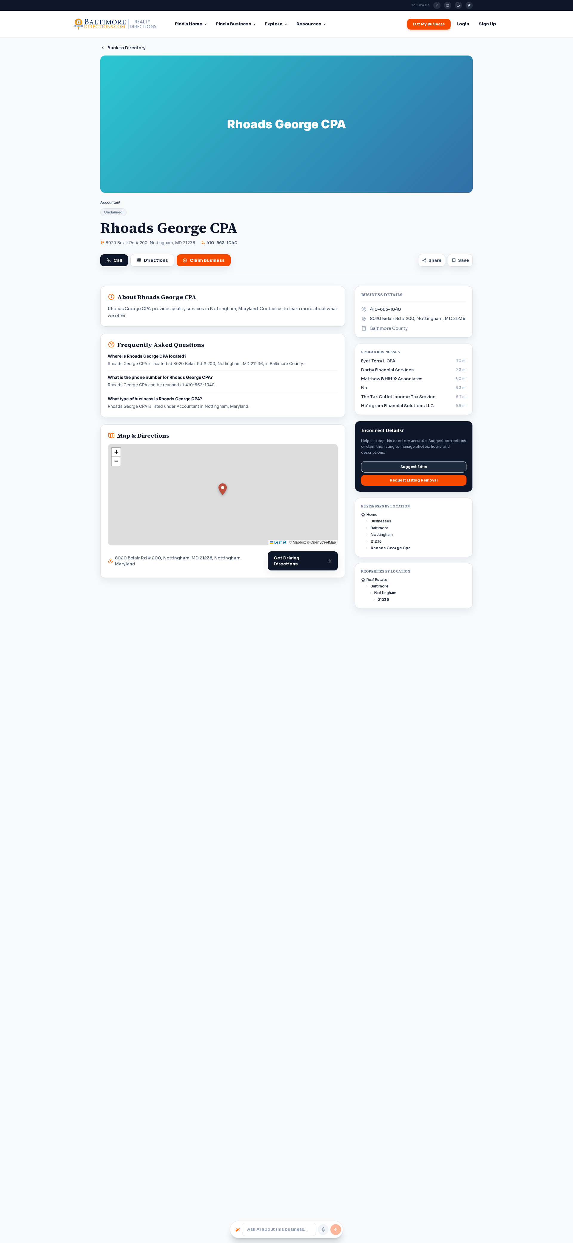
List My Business (429, 24)
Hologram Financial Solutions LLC (397, 405)
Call (117, 260)
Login (463, 24)
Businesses (381, 521)
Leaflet (279, 542)
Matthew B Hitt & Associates (391, 378)
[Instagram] (447, 5)
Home (372, 514)
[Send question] (335, 1229)
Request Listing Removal (414, 480)
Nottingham (382, 534)
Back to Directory (126, 47)
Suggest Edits (414, 466)
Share (435, 260)
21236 (376, 541)
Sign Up (487, 24)
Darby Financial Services (387, 370)
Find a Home (188, 24)
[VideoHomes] (458, 5)
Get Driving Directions (286, 561)
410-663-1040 (222, 242)
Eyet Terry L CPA (378, 361)
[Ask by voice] (323, 1229)
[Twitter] (469, 5)
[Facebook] (436, 5)
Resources (308, 24)
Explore (274, 24)
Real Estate (376, 579)
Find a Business (233, 24)
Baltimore (380, 528)
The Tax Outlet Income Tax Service (398, 396)
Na (364, 387)
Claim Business (207, 260)
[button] (222, 489)
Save (463, 260)
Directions (156, 260)
